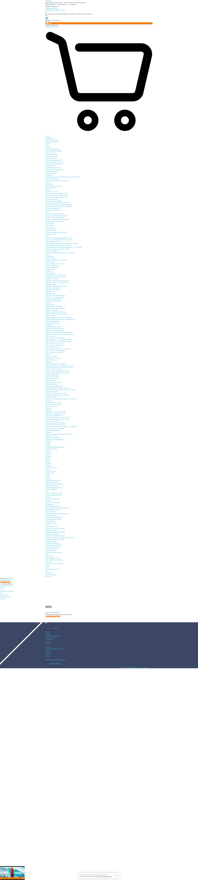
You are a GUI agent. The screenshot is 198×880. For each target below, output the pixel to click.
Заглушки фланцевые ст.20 (53, 208)
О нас (46, 567)
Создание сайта (50, 628)
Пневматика (49, 175)
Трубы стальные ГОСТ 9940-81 (54, 352)
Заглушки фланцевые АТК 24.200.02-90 (56, 203)
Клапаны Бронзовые (51, 526)
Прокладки (48, 561)
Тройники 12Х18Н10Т (51, 310)
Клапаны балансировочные (53, 519)
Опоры (47, 236)
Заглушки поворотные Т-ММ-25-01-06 (56, 195)
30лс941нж (48, 454)
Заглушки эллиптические (52, 210)
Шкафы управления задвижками (55, 447)
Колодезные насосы (51, 156)
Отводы (47, 254)
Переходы (48, 271)
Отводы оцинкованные (52, 267)
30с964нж (48, 465)
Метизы (47, 143)
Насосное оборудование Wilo (53, 160)
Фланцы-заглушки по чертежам (54, 428)
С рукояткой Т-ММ (50, 234)
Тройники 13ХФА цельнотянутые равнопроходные (60, 319)
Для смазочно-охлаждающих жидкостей (57, 508)
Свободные (48, 362)
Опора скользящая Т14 (52, 251)
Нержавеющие (49, 223)
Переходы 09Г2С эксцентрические (55, 277)
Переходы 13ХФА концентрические (55, 286)
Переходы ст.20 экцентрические (54, 297)
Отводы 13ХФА (49, 262)
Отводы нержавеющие (52, 265)
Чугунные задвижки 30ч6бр (53, 495)
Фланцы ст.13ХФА (50, 397)
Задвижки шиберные (51, 482)
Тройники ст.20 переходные (53, 327)
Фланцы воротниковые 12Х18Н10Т (55, 364)
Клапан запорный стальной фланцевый (56, 513)
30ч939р (47, 445)
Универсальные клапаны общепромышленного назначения (62, 177)
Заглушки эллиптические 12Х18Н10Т (56, 216)
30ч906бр (48, 443)
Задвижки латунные (51, 436)
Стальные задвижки (51, 486)
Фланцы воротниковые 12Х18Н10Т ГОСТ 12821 (59, 365)
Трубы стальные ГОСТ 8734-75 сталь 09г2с (57, 349)
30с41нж (48, 458)
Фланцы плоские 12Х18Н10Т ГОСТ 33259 (57, 373)
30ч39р (47, 469)
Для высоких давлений (52, 499)
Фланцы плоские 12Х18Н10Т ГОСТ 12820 (57, 371)
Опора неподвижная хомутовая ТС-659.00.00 (58, 245)
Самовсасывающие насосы (53, 167)
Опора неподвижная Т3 (52, 241)
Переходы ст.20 (50, 291)
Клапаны (48, 497)
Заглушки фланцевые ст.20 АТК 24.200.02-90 (58, 206)
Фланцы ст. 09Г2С (50, 380)
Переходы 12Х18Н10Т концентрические (57, 280)
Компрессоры (49, 138)
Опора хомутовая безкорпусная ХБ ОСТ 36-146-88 (59, 253)
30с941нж (48, 441)
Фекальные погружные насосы (54, 169)
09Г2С (47, 212)
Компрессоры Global (51, 140)
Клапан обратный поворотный (54, 517)
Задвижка (48, 432)
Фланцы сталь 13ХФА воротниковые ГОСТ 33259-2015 (61, 399)
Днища (47, 182)
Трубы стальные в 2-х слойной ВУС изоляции (58, 339)
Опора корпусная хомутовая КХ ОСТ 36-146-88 (58, 240)
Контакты (48, 576)
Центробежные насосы (52, 171)
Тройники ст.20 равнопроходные (54, 328)
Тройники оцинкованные (52, 323)
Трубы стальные (50, 336)
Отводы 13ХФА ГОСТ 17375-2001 (55, 264)
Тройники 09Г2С (50, 304)
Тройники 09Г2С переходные (53, 306)
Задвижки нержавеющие (52, 438)
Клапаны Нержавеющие (52, 543)
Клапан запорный (50, 512)
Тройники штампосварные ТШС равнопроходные (59, 334)
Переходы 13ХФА (50, 284)
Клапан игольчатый (51, 515)
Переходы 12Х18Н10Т (51, 278)
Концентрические (50, 293)
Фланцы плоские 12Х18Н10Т (53, 369)
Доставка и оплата (50, 574)
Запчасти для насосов (51, 154)
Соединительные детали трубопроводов (57, 180)
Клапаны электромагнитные (53, 552)
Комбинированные (51, 523)
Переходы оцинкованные (52, 290)
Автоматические (50, 521)
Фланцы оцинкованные (52, 376)
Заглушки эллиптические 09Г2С (54, 214)
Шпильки (48, 147)
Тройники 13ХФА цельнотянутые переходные (58, 317)
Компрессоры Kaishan (51, 142)
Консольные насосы (51, 158)
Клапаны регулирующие (52, 547)
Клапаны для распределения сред (55, 536)
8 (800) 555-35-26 (50, 10)
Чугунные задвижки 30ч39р (53, 493)
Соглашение (143, 667)
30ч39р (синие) (49, 473)
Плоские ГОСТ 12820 (51, 360)
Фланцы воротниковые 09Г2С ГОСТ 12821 (57, 388)
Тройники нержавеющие (52, 321)
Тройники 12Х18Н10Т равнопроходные (56, 314)
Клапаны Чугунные (51, 550)
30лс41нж (48, 450)
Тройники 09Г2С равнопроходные (55, 308)
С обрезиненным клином (52, 480)
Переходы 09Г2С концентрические (55, 275)
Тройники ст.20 (49, 325)
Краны (47, 554)
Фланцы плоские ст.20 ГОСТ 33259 (55, 425)
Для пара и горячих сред (52, 502)
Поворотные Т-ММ (50, 230)
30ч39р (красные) (50, 471)
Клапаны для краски (51, 530)
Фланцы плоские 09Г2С (52, 391)
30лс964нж (48, 456)
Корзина (47, 634)
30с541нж (48, 460)
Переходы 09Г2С (50, 273)
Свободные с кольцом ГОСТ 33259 (55, 413)
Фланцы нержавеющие (52, 375)
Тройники (48, 302)
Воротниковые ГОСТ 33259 (53, 404)
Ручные (47, 524)
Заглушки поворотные (52, 191)
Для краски (48, 500)
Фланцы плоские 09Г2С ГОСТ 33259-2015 (57, 395)
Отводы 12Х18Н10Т (51, 258)
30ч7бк (47, 476)
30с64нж (48, 462)
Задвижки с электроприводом (54, 439)
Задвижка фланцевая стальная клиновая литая (59, 434)
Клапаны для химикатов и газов (54, 539)
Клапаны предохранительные (54, 545)
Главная (47, 565)
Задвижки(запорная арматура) (54, 484)
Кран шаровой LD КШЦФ (52, 558)
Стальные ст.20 (49, 227)
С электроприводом (51, 549)
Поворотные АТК (50, 228)
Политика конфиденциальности (128, 667)
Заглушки (48, 190)
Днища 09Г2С (49, 184)
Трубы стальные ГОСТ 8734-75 (54, 345)
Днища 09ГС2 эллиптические (53, 186)
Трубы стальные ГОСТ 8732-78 (54, 343)
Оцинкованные (49, 225)
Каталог (47, 136)
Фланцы (47, 354)
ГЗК (46, 491)
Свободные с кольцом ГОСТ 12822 (55, 412)
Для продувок (49, 504)
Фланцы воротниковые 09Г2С (54, 386)
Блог (46, 571)
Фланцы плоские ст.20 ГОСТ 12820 (55, 423)
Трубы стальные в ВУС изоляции (54, 338)
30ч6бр (47, 475)
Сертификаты (49, 573)
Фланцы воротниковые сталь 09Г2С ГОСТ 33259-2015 (61, 389)
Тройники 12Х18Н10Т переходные (55, 312)
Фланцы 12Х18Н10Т (51, 356)
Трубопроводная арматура (53, 430)
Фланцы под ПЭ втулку (52, 378)
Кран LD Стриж (49, 556)
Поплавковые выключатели (53, 164)
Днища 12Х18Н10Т (50, 188)
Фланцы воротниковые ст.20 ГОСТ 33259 (57, 419)
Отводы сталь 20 (50, 269)
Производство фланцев (52, 569)
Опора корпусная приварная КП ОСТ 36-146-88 (58, 238)
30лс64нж (48, 452)
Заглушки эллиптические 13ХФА (54, 217)
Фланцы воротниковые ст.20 (53, 415)
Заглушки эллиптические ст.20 (54, 221)
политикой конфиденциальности (104, 876)
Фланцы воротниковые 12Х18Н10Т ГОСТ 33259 (59, 367)
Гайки (47, 145)
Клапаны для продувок (52, 534)
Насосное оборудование (52, 149)
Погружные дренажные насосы (54, 162)
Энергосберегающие (51, 179)
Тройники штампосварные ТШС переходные (58, 332)
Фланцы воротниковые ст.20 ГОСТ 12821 (57, 417)
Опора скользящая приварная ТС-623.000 (57, 249)
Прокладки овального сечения (54, 563)
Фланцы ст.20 (49, 401)
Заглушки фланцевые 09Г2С (53, 201)
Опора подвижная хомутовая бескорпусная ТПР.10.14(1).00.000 (63, 247)
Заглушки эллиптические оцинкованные (57, 219)
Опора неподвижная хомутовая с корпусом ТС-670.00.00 (61, 243)
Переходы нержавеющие (52, 288)
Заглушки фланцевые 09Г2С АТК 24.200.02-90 (58, 204)
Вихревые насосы (50, 153)
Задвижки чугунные (51, 467)
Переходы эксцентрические (53, 299)
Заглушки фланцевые (51, 199)
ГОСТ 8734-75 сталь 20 (51, 347)
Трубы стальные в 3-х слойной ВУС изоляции (58, 341)
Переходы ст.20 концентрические (55, 295)
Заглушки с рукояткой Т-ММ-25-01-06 (56, 197)
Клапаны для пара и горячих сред (55, 532)
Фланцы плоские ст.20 (51, 421)
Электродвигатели (50, 173)
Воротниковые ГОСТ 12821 (53, 358)
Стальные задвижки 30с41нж (54, 487)
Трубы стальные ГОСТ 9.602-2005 (55, 351)
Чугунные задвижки (51, 489)
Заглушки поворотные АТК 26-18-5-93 (56, 193)
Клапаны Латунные (51, 541)
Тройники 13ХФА (50, 315)
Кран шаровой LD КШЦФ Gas (53, 560)
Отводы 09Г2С (49, 256)
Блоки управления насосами (53, 151)
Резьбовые (48, 408)
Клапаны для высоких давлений (54, 528)
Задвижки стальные (51, 449)
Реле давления (49, 166)
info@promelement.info (51, 8)
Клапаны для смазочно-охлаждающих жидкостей (59, 537)
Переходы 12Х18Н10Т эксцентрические (57, 282)
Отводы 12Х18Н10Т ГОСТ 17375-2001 (56, 260)
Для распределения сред (52, 506)
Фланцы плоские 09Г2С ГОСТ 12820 (55, 393)
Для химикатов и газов (52, 510)
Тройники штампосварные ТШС (54, 330)
